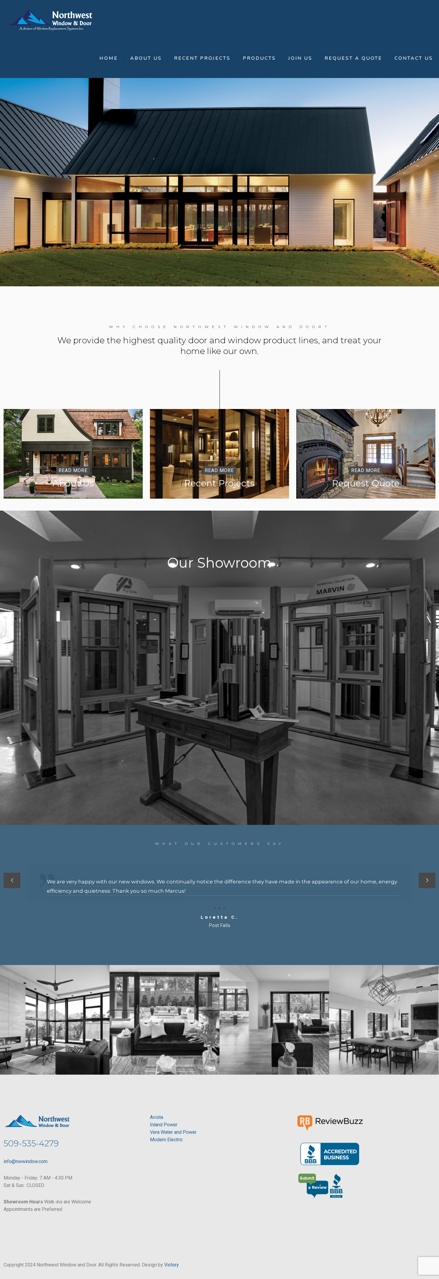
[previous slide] (12, 880)
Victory (171, 1265)
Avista (156, 1117)
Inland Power (163, 1125)
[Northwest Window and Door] (51, 19)
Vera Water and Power (173, 1132)
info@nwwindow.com (25, 1161)
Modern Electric (166, 1139)
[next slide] (427, 880)
